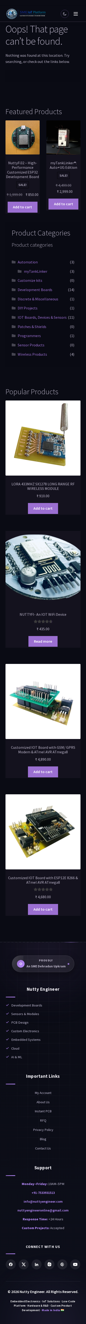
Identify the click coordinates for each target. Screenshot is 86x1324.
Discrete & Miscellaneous (38, 299)
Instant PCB (43, 1111)
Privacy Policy (43, 1130)
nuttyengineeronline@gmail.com (43, 1210)
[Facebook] (11, 1264)
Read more (43, 641)
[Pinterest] (62, 1264)
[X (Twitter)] (24, 1264)
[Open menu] (75, 13)
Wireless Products (32, 354)
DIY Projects (28, 308)
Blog (43, 1139)
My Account (43, 1093)
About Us (43, 1102)
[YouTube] (75, 1264)
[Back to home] (26, 14)
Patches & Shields (32, 326)
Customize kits (30, 280)
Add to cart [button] (22, 207)
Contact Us (43, 1148)
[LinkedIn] (37, 1264)
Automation (28, 262)
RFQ (43, 1120)
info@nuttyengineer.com (43, 1201)
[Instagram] (49, 1264)
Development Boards (35, 289)
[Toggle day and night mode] (65, 14)
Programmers (29, 335)
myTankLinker (35, 271)
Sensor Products (31, 345)
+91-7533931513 (43, 1193)
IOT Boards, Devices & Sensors (42, 317)
